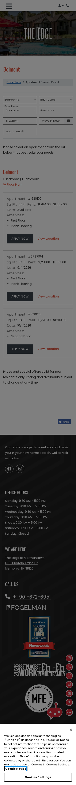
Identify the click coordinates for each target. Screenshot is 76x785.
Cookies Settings (38, 777)
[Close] (71, 729)
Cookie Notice (15, 769)
